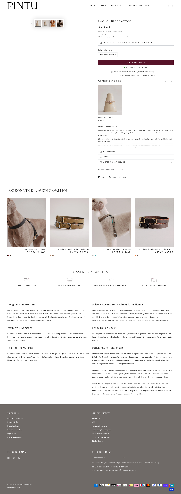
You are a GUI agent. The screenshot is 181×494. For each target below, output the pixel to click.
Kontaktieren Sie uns (15, 418)
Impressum (11, 433)
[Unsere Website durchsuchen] (167, 5)
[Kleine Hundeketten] (119, 88)
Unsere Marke (12, 422)
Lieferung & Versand (99, 426)
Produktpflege (13, 426)
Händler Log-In (97, 441)
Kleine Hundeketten (106, 117)
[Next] (171, 81)
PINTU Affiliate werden (100, 433)
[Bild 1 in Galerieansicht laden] (38, 23)
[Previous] (165, 81)
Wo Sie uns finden (14, 430)
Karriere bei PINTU (14, 437)
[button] (104, 27)
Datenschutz (96, 418)
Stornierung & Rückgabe (101, 430)
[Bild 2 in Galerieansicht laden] (45, 23)
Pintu (14, 484)
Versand (108, 37)
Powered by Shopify (13, 487)
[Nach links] (31, 23)
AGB (93, 422)
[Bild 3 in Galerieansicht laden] (52, 23)
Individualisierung (105, 50)
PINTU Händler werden (101, 437)
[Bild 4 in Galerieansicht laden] (60, 23)
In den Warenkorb (136, 62)
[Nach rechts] (66, 23)
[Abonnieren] (124, 457)
